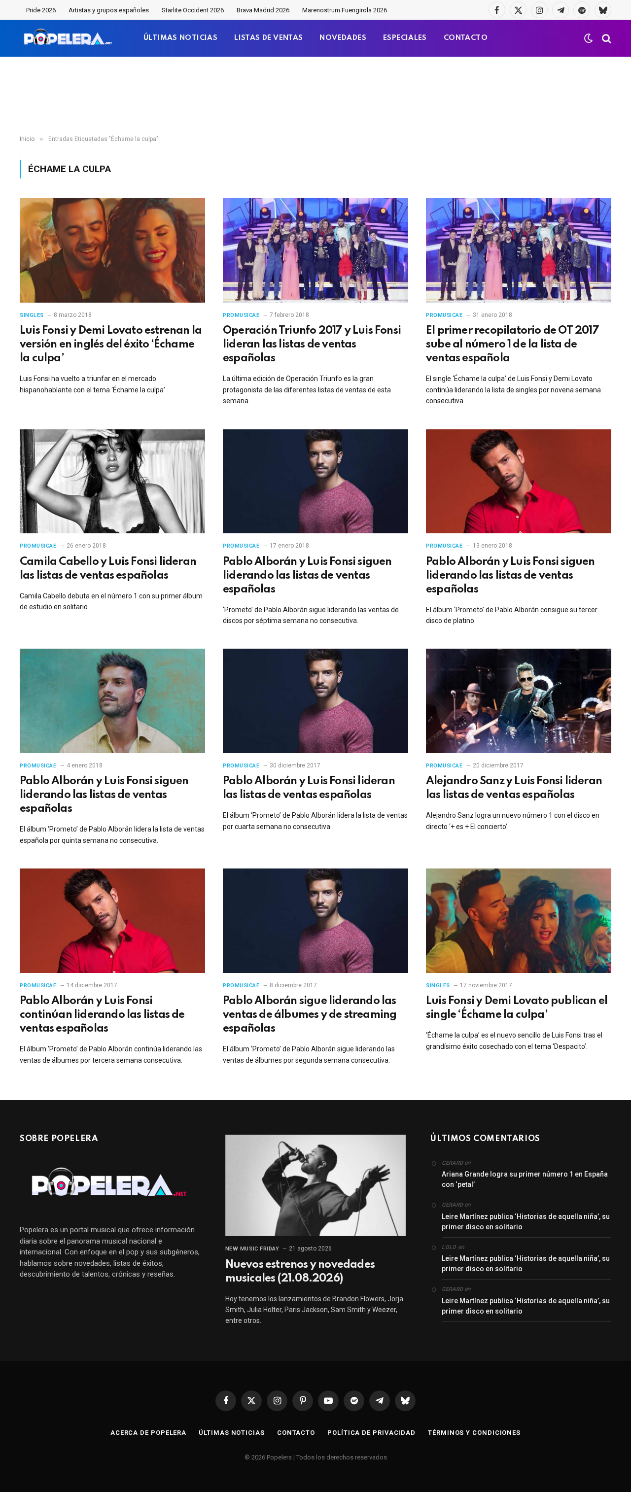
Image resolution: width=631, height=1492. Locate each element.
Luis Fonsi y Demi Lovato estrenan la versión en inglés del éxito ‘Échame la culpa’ (111, 344)
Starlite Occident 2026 (193, 10)
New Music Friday (252, 1249)
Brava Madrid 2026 (263, 10)
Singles (32, 315)
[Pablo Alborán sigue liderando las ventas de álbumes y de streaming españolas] (315, 920)
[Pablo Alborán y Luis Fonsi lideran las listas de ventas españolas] (315, 701)
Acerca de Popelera (148, 1432)
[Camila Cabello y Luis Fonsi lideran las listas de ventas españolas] (112, 481)
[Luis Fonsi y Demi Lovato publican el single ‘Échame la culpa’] (518, 920)
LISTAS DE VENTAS (268, 38)
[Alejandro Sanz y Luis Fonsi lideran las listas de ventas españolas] (518, 701)
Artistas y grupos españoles (109, 10)
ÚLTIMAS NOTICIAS (180, 38)
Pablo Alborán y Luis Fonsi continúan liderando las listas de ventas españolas (102, 1015)
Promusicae (241, 315)
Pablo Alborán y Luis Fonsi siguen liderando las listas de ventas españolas (307, 575)
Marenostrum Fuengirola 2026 (344, 10)
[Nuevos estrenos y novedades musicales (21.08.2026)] (315, 1185)
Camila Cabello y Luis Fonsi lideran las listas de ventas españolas (108, 568)
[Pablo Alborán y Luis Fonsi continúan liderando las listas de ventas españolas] (112, 920)
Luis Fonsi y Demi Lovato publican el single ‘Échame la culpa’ (516, 1008)
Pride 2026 (41, 10)
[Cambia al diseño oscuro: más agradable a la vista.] (589, 38)
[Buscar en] (605, 38)
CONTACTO (466, 38)
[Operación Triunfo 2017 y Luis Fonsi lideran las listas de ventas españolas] (315, 250)
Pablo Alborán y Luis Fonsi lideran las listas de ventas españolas (309, 788)
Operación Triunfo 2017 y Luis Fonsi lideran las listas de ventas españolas (312, 344)
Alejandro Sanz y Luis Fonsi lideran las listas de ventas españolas (514, 788)
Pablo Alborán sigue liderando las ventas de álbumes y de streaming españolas (309, 1015)
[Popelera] (69, 38)
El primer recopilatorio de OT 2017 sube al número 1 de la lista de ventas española (512, 344)
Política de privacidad (371, 1432)
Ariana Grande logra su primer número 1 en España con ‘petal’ (525, 1179)
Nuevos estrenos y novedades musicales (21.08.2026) (300, 1271)
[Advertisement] (315, 96)
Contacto (296, 1432)
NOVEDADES (342, 38)
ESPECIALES (405, 38)
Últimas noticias (232, 1432)
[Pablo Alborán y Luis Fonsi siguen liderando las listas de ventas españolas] (315, 481)
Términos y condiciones (474, 1432)
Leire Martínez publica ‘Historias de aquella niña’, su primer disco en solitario (526, 1222)
